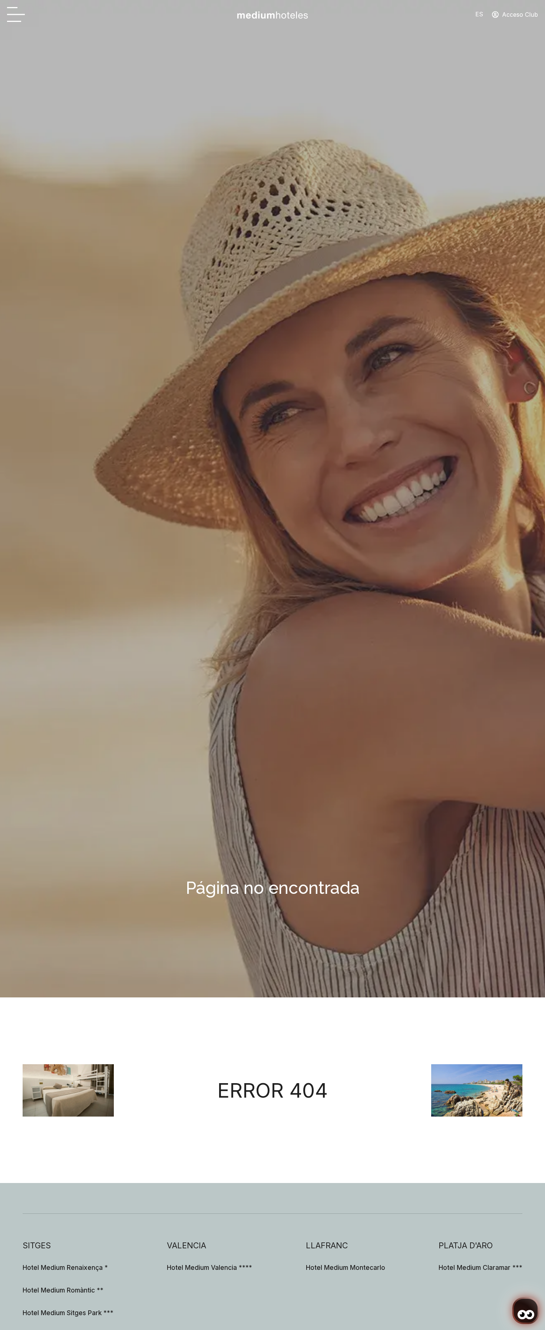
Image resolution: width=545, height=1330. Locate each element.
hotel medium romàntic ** (63, 1290)
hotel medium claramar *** (480, 1267)
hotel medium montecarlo (345, 1267)
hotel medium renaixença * (65, 1267)
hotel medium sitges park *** (68, 1313)
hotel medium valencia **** (209, 1267)
